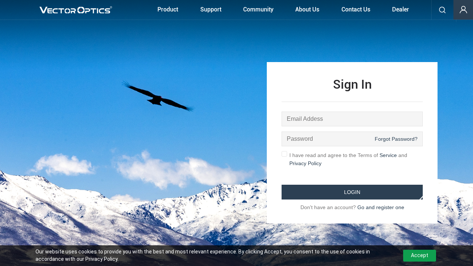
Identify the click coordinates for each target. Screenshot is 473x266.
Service (388, 155)
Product (167, 9)
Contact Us (355, 9)
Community (258, 9)
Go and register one (380, 207)
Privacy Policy (305, 163)
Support (210, 9)
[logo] (75, 10)
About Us (307, 9)
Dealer (400, 9)
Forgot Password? (396, 139)
